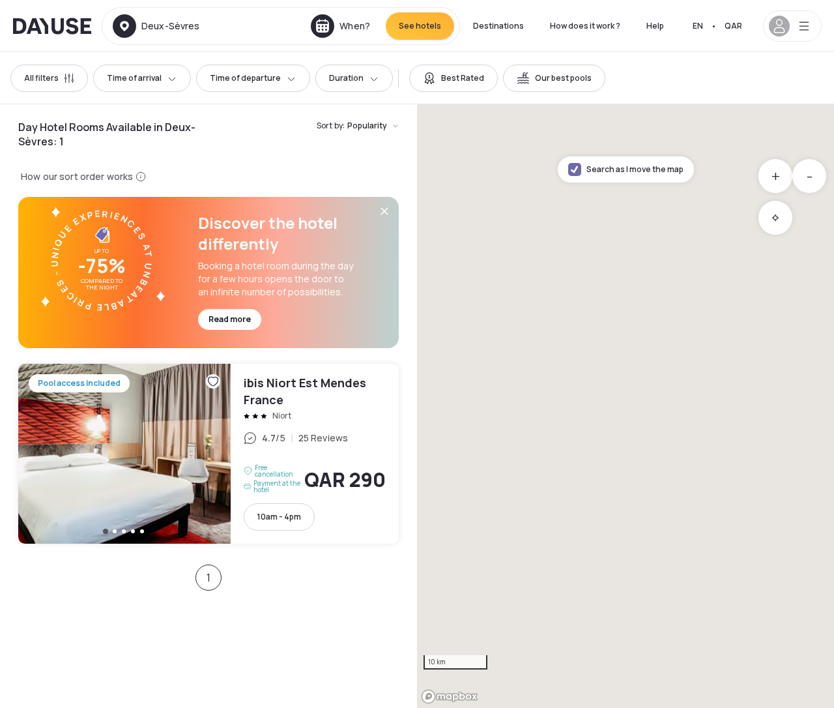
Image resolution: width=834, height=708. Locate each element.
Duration (346, 77)
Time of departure (245, 77)
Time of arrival (134, 77)
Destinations (498, 25)
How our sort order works (77, 176)
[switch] (453, 78)
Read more (229, 319)
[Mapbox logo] (449, 696)
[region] (625, 406)
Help (655, 25)
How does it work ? (585, 25)
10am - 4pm (279, 516)
